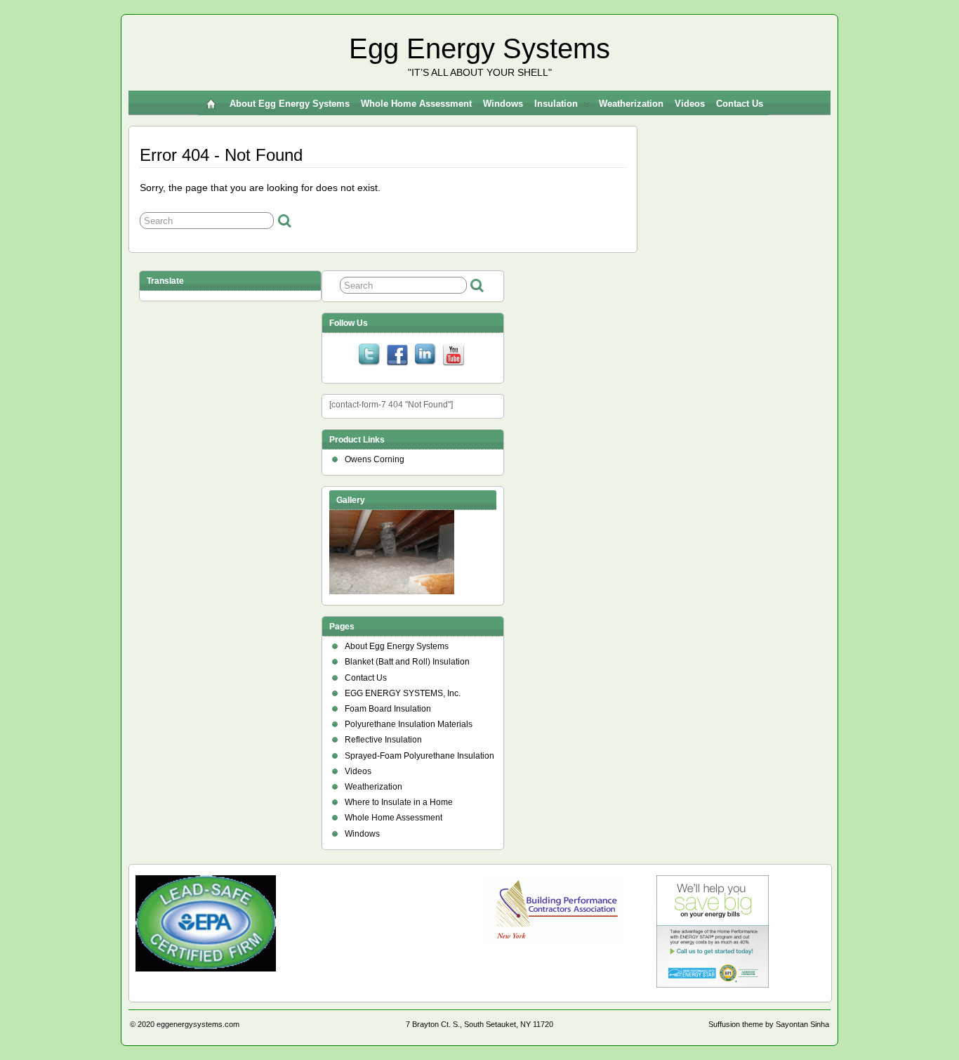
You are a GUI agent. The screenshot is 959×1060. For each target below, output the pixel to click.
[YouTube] (453, 356)
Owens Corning (374, 459)
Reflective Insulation (383, 740)
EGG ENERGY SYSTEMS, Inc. (403, 693)
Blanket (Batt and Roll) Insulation (407, 662)
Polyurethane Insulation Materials (408, 724)
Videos (690, 103)
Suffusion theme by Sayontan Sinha (768, 1024)
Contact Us (739, 103)
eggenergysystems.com (198, 1024)
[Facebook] (397, 356)
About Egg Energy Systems (290, 103)
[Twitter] (369, 356)
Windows (503, 103)
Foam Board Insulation (388, 709)
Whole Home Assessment (416, 103)
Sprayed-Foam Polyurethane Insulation (419, 756)
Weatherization (631, 103)
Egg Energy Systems (479, 48)
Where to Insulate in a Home (399, 802)
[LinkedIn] (425, 356)
